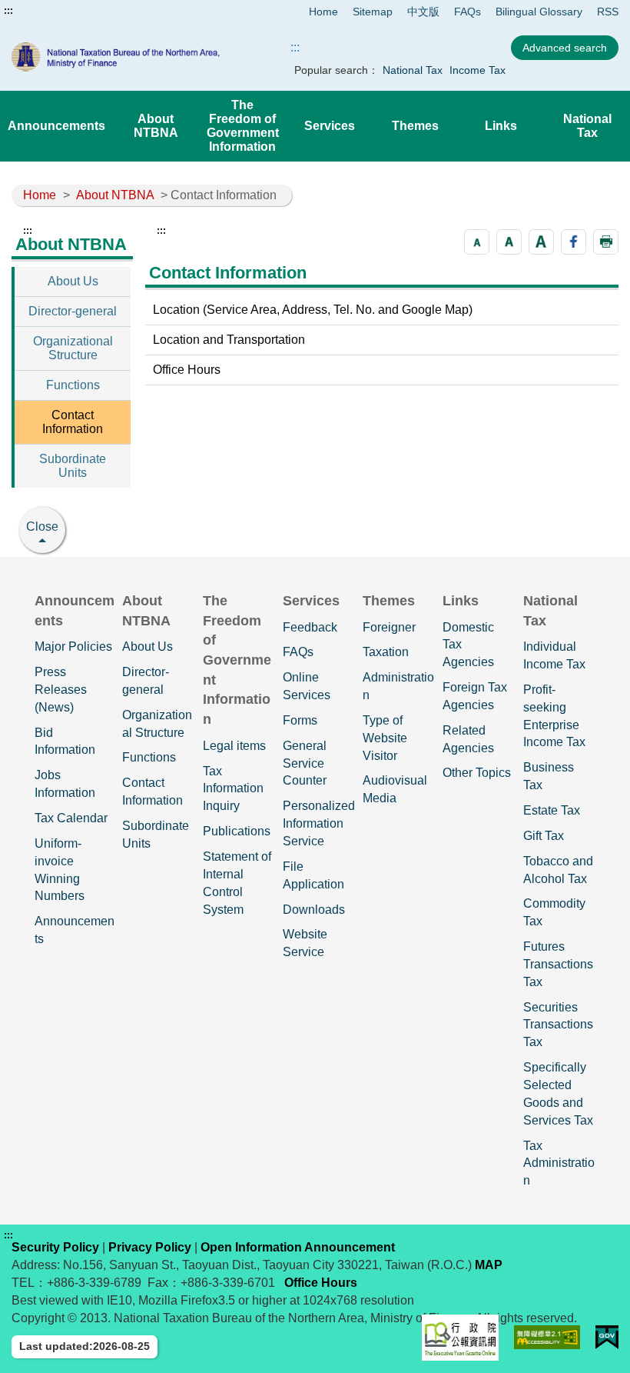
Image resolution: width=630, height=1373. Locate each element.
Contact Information (72, 421)
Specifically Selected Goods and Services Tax (558, 1094)
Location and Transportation (229, 339)
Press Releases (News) (61, 689)
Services (329, 125)
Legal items (234, 745)
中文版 (423, 11)
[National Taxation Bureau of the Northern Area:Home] (133, 57)
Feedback (310, 627)
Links (501, 125)
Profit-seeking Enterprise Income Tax (554, 716)
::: (8, 10)
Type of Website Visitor (385, 738)
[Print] (605, 242)
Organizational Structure (73, 348)
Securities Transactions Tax (558, 1025)
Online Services (306, 686)
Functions (73, 385)
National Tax (413, 70)
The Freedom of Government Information (243, 125)
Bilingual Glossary (539, 11)
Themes (415, 125)
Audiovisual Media (395, 789)
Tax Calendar (71, 818)
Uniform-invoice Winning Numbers (60, 870)
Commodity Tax (554, 912)
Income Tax (477, 70)
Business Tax (548, 776)
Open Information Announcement (298, 1247)
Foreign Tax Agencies (475, 696)
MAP (488, 1264)
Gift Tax (543, 835)
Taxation (386, 651)
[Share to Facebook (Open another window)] (573, 242)
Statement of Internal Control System (237, 883)
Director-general (72, 311)
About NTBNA (156, 125)
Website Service (305, 943)
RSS (607, 11)
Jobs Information (65, 783)
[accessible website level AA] (547, 1337)
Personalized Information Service (319, 823)
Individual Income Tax (554, 655)
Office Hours (186, 369)
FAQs (467, 11)
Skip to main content (57, 10)
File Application (313, 875)
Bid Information (65, 741)
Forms (300, 720)
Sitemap (373, 11)
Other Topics (477, 772)
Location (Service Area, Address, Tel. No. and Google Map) (312, 309)
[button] (476, 242)
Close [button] (42, 526)
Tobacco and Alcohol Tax (558, 870)
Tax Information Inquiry (233, 789)
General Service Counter (305, 763)
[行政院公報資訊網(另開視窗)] (460, 1338)
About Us (73, 281)
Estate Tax (551, 810)
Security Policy (55, 1247)
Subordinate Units (72, 465)
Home (323, 11)
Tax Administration (559, 1163)
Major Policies (73, 646)
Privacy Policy (149, 1247)
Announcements (56, 125)
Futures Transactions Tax (558, 964)
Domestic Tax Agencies (468, 645)
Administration (398, 686)
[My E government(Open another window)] (606, 1337)
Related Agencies (468, 739)
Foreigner (389, 627)
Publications (236, 831)
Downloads (314, 909)
